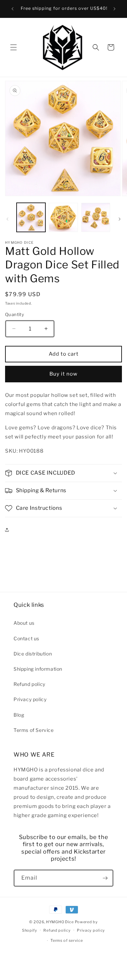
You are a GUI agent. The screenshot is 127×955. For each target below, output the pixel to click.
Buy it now (63, 374)
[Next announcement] (114, 8)
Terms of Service (34, 730)
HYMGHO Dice (60, 922)
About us (24, 623)
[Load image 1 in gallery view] (31, 217)
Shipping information (38, 669)
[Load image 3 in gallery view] (95, 217)
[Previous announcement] (12, 8)
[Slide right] (119, 219)
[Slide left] (7, 219)
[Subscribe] (105, 878)
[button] (13, 47)
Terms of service (66, 940)
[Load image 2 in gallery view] (63, 217)
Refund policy (29, 684)
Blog (19, 715)
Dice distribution (33, 653)
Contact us (26, 638)
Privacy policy (30, 699)
